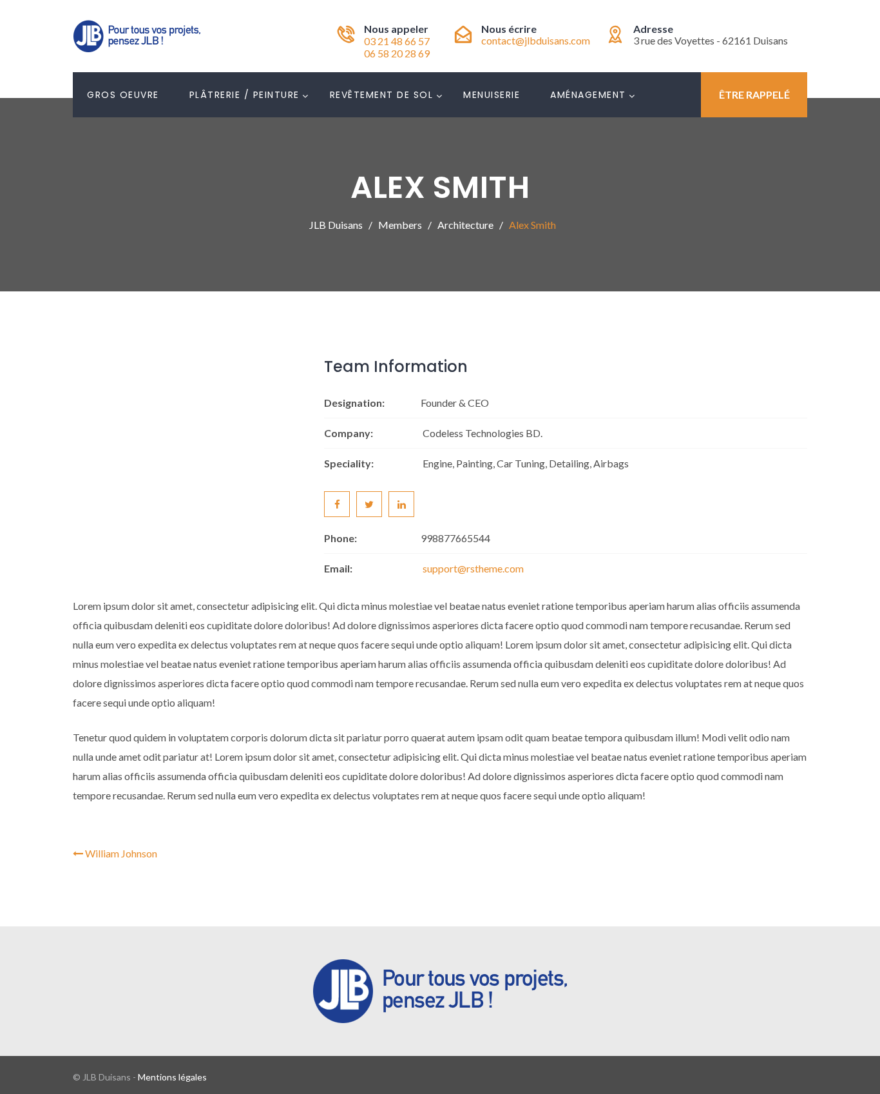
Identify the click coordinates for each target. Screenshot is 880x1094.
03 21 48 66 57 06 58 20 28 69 (397, 47)
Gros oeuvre (123, 94)
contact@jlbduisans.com (535, 40)
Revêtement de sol (382, 94)
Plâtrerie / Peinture (244, 94)
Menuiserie (491, 94)
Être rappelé (754, 94)
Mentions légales (172, 1076)
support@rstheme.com (473, 568)
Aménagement (588, 94)
